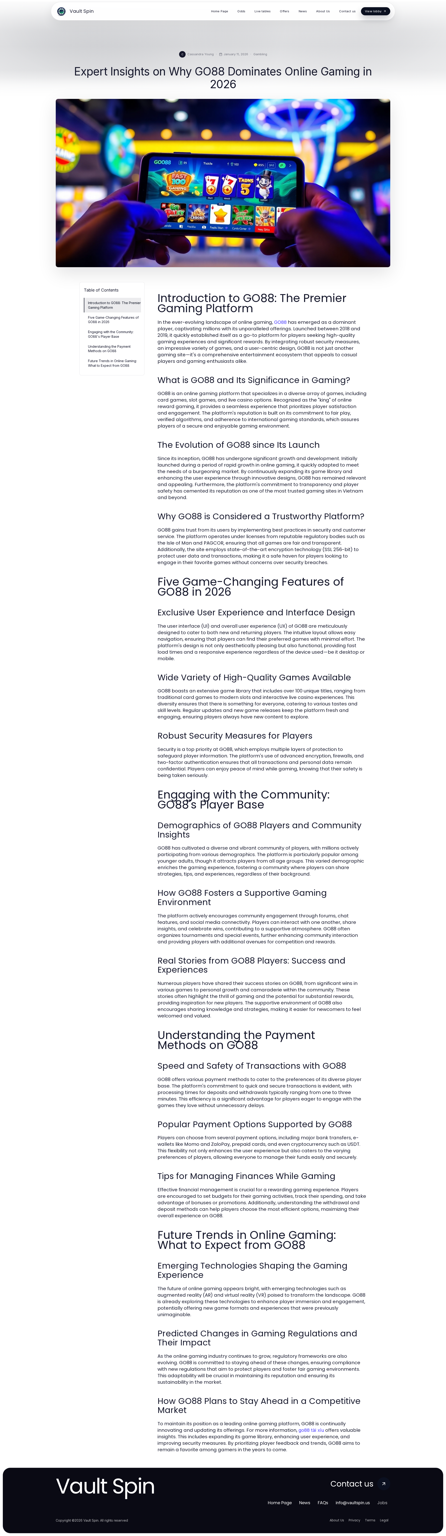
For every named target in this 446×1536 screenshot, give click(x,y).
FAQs (323, 1503)
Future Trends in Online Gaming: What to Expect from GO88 (112, 363)
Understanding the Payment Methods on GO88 (109, 348)
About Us (337, 1520)
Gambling (260, 54)
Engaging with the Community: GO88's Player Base (111, 334)
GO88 (280, 322)
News (304, 1503)
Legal (384, 1520)
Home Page (280, 1503)
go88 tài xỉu (311, 1430)
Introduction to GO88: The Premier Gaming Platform (114, 305)
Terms (370, 1520)
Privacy (354, 1520)
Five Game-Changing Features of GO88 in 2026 (113, 319)
